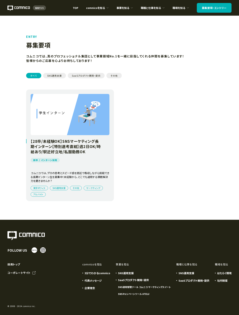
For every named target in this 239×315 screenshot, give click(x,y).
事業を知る (125, 11)
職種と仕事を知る (151, 11)
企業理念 (90, 288)
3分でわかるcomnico (97, 273)
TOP (75, 8)
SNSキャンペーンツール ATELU (133, 293)
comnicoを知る (95, 11)
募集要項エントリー (214, 8)
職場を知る (179, 11)
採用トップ (13, 264)
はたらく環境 (224, 273)
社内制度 (222, 280)
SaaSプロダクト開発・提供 (194, 280)
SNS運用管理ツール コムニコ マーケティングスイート (144, 287)
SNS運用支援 (126, 273)
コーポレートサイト (19, 273)
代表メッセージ (93, 280)
